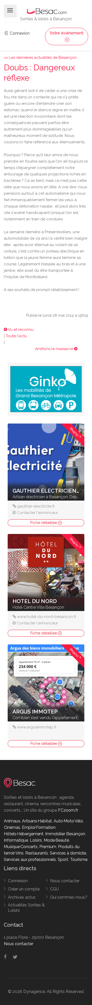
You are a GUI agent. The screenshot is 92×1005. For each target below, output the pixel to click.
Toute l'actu (16, 336)
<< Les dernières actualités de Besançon (40, 57)
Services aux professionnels (30, 859)
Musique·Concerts (21, 846)
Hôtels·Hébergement (23, 833)
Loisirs (36, 840)
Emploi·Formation (38, 827)
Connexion (19, 33)
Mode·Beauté (56, 840)
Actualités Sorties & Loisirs (26, 908)
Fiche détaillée (44, 522)
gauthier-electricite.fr (36, 506)
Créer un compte (24, 889)
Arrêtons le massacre (54, 348)
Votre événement (67, 33)
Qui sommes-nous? (68, 897)
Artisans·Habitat (37, 821)
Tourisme (78, 859)
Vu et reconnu (20, 329)
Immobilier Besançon (65, 833)
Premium (47, 846)
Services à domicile (68, 853)
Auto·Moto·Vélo (68, 821)
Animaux (12, 821)
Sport (63, 859)
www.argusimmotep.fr (36, 727)
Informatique (16, 840)
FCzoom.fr (68, 810)
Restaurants (36, 853)
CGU (54, 889)
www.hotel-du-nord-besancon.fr (46, 616)
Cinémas (12, 827)
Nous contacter (64, 880)
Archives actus (22, 897)
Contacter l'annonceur (37, 512)
